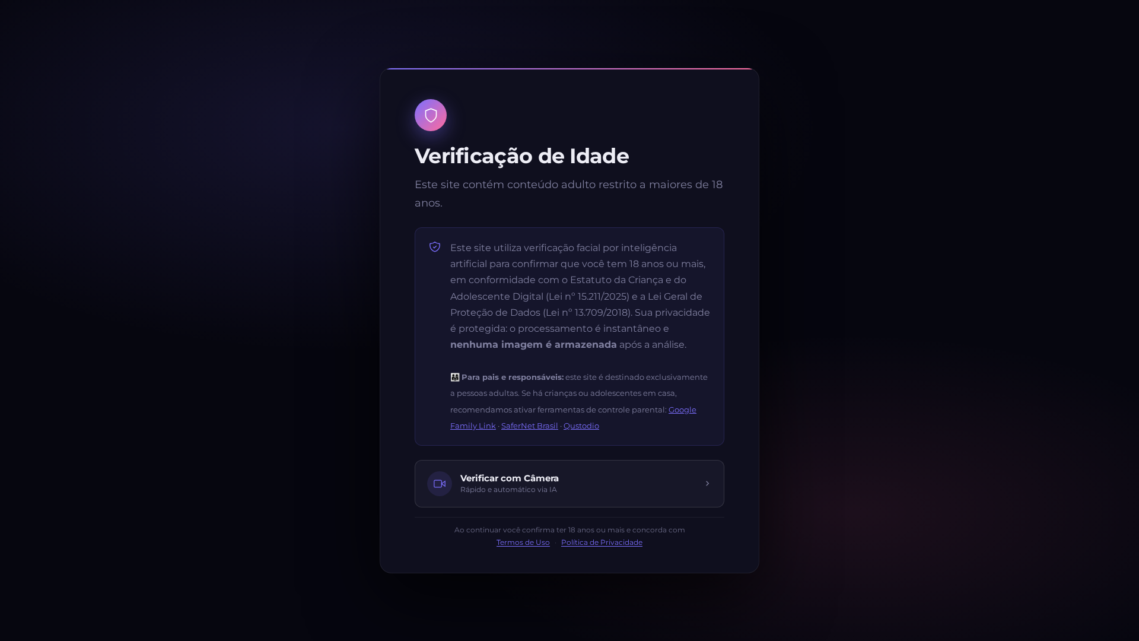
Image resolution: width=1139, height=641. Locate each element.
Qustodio (581, 425)
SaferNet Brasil (529, 425)
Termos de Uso (523, 542)
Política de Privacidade (601, 542)
